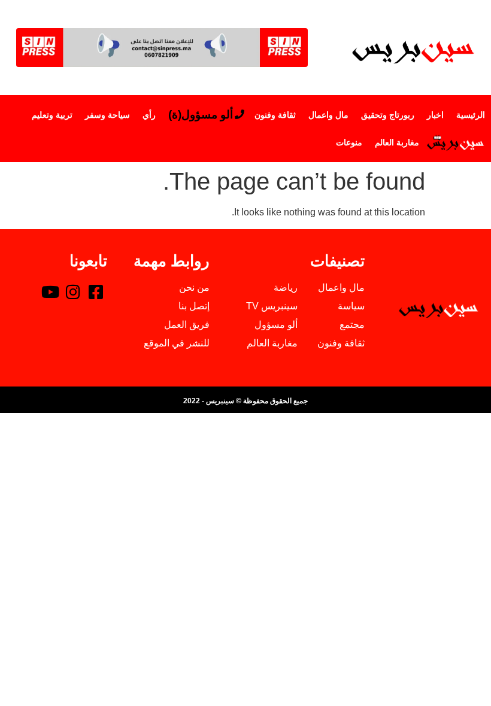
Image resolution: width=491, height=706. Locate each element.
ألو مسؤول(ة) (200, 114)
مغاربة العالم (397, 142)
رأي (149, 115)
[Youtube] (50, 292)
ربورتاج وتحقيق (387, 115)
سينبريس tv (455, 142)
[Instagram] (73, 292)
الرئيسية (470, 115)
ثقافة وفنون (275, 115)
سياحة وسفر (107, 115)
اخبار (435, 115)
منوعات (349, 142)
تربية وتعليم (52, 115)
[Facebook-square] (95, 292)
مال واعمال (328, 115)
